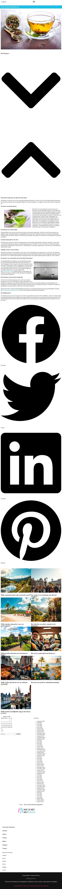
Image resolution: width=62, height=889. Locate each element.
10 (1, 723)
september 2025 (41, 737)
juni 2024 (39, 758)
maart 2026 (40, 728)
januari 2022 (40, 801)
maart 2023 (40, 780)
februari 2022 (40, 800)
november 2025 (41, 734)
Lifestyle (4, 830)
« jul (2, 730)
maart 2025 (40, 746)
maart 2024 (40, 763)
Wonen (21, 804)
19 (5, 725)
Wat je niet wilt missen (8, 827)
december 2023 (41, 767)
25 (3, 727)
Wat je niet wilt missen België (8, 816)
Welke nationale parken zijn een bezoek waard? (16, 595)
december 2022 (41, 785)
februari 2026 (40, 730)
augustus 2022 (40, 791)
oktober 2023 (40, 770)
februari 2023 (40, 782)
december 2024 (41, 749)
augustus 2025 (40, 739)
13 (6, 723)
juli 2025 (39, 740)
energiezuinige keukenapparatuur (10, 290)
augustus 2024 (40, 755)
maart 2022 (40, 798)
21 (8, 725)
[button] (34, 1)
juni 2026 (39, 724)
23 (11, 725)
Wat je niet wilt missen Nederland (9, 820)
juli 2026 (39, 722)
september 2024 (41, 754)
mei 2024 (39, 760)
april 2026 (39, 727)
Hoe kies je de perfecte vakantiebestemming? (45, 682)
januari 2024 (40, 765)
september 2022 (41, 789)
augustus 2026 (40, 721)
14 (8, 723)
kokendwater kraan (8, 271)
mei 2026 (39, 725)
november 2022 (41, 786)
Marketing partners (31, 878)
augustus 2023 (40, 773)
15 (9, 723)
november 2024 (41, 751)
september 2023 (41, 771)
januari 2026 (40, 731)
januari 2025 (40, 748)
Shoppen (4, 845)
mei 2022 (39, 795)
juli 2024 (39, 757)
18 (3, 725)
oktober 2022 (40, 788)
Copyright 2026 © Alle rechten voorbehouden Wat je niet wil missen (31, 885)
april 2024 (39, 761)
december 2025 (41, 733)
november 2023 (41, 768)
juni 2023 (39, 776)
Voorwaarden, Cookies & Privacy (31, 875)
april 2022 (39, 797)
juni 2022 (39, 794)
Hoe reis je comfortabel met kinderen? (43, 653)
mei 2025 (39, 743)
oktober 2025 (40, 736)
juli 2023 (39, 774)
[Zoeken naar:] (8, 734)
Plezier (4, 841)
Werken (4, 837)
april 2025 (39, 745)
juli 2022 (39, 792)
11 (3, 723)
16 (11, 723)
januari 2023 (40, 783)
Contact (4, 848)
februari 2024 (40, 764)
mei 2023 (39, 777)
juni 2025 (39, 742)
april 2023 (39, 779)
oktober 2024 (40, 752)
